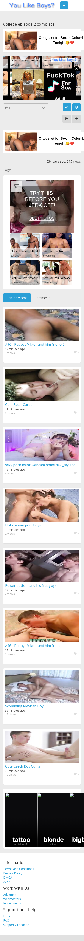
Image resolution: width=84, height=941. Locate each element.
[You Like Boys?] (30, 5)
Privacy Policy (12, 873)
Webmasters (12, 899)
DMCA (7, 877)
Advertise (9, 895)
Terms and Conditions (18, 869)
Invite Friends (12, 903)
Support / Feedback (16, 925)
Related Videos (17, 298)
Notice (7, 916)
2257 (6, 882)
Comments (42, 298)
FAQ (6, 920)
